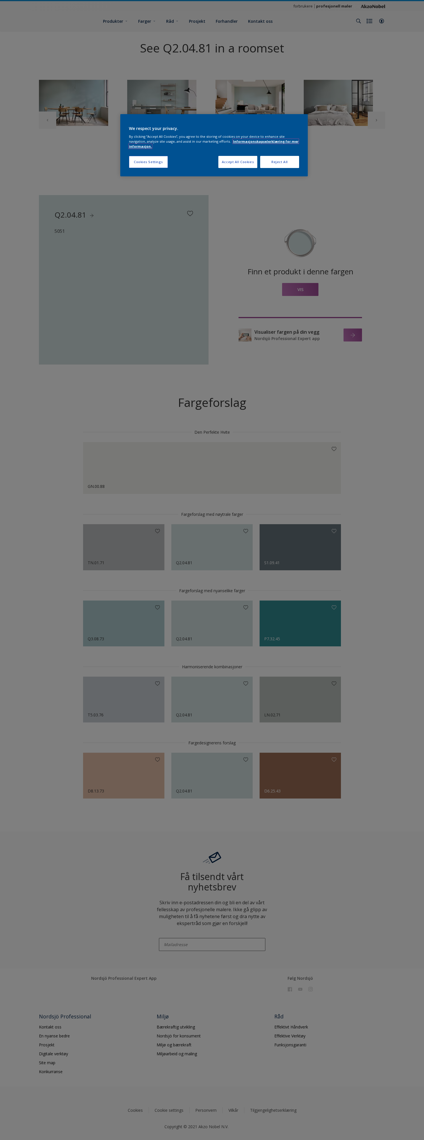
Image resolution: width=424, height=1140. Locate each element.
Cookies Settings (148, 162)
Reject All (279, 162)
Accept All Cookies (238, 162)
